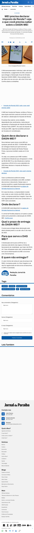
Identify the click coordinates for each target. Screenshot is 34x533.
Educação (4, 451)
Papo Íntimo (5, 486)
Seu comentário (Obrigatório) (10, 302)
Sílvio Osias (4, 479)
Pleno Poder (5, 477)
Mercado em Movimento (8, 484)
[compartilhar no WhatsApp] (2, 531)
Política (21, 6)
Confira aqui (9, 218)
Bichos (3, 444)
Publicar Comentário (17, 337)
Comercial (4, 509)
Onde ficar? (4, 438)
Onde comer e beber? (7, 435)
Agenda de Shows (6, 431)
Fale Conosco (5, 511)
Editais (3, 497)
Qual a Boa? (28, 6)
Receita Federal (25, 289)
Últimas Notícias (6, 6)
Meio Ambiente (5, 465)
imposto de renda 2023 (8, 289)
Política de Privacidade (7, 514)
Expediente (4, 507)
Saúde (3, 461)
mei (17, 289)
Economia (4, 449)
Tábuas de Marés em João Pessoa (10, 495)
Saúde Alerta (5, 481)
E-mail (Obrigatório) (7, 325)
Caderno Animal (6, 472)
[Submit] (28, 2)
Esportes (14, 6)
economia (13, 9)
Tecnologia (4, 463)
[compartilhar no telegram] (10, 531)
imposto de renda (21, 286)
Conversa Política (6, 474)
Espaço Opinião (5, 516)
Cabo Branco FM (6, 502)
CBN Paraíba (5, 504)
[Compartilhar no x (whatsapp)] (6, 531)
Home (5, 9)
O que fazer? (5, 433)
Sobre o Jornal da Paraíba (8, 500)
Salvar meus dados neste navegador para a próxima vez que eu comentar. (18, 333)
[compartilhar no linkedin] (16, 531)
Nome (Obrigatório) (7, 317)
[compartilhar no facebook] (12, 531)
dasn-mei (4, 286)
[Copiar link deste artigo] (19, 531)
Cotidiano (4, 458)
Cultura (3, 447)
